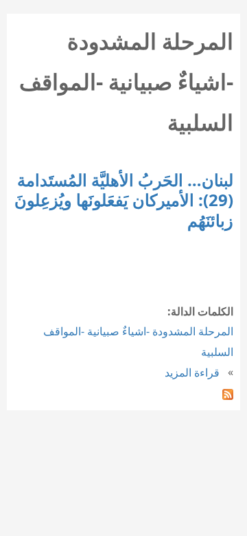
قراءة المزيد (192, 372)
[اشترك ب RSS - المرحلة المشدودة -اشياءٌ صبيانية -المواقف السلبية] (227, 393)
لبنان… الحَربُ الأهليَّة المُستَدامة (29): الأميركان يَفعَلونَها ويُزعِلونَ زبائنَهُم (123, 200)
